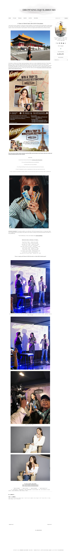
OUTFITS (30, 18)
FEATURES (36, 18)
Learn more (63, 40)
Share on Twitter (25, 488)
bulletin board (35, 489)
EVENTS (25, 18)
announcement (15, 489)
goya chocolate (44, 489)
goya (39, 489)
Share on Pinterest (34, 488)
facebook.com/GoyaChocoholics (37, 159)
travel (26, 490)
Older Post (49, 524)
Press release (22, 490)
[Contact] (63, 43)
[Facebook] (56, 43)
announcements (21, 489)
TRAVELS (20, 18)
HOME (10, 18)
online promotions (15, 490)
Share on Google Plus (43, 488)
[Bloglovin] (61, 43)
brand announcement (28, 489)
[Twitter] (57, 43)
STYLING (14, 18)
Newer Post (11, 524)
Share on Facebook (17, 488)
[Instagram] (59, 43)
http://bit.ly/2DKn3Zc (39, 235)
